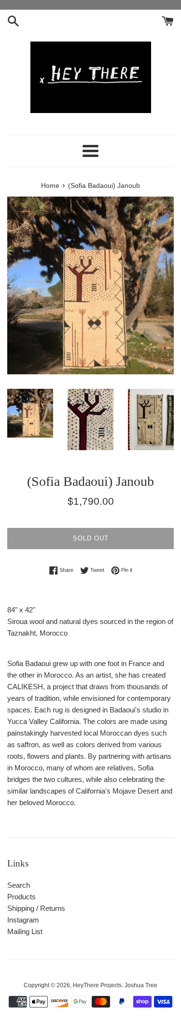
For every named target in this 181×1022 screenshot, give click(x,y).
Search (18, 885)
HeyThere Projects (97, 985)
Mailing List (24, 931)
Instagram (23, 920)
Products (21, 897)
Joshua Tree (141, 985)
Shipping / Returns (36, 908)
